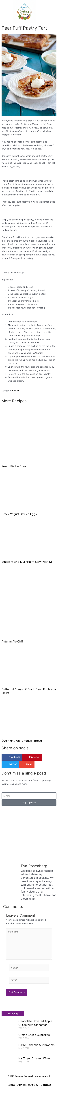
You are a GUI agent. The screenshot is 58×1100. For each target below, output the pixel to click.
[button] (4, 11)
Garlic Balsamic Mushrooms (36, 1045)
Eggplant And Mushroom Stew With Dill (27, 561)
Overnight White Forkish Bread (22, 740)
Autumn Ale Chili (12, 641)
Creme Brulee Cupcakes (34, 1034)
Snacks (15, 390)
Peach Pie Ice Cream (15, 466)
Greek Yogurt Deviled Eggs (19, 514)
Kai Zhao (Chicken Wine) (34, 1058)
